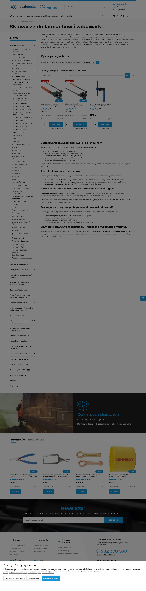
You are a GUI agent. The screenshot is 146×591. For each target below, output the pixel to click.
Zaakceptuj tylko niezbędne (15, 578)
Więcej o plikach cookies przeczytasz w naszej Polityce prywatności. (28, 573)
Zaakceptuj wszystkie (50, 578)
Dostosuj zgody (34, 578)
